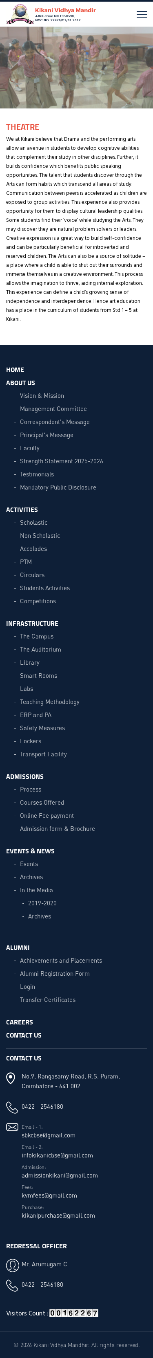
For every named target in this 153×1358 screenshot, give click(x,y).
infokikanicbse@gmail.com (57, 1155)
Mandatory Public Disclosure (58, 487)
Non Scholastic (40, 535)
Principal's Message (46, 434)
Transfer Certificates (47, 999)
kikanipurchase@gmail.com (58, 1215)
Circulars (32, 574)
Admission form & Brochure (57, 828)
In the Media (36, 889)
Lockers (30, 740)
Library (30, 662)
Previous (12, 71)
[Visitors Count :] (73, 1316)
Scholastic (33, 522)
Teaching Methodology (50, 701)
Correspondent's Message (55, 421)
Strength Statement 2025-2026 (61, 461)
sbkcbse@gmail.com (48, 1135)
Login (27, 986)
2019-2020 (42, 903)
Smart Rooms (38, 675)
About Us (20, 382)
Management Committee (53, 408)
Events (29, 863)
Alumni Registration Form (55, 973)
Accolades (33, 548)
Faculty (30, 447)
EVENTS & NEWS (30, 850)
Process (30, 789)
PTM (26, 561)
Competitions (38, 601)
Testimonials (37, 474)
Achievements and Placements (61, 960)
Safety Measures (42, 727)
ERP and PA (35, 714)
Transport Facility (43, 754)
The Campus (36, 636)
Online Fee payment (47, 815)
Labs (26, 688)
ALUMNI (18, 947)
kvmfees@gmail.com (49, 1195)
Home (15, 369)
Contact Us (24, 1035)
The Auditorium (40, 649)
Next (140, 71)
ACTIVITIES (22, 509)
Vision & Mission (42, 395)
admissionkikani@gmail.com (60, 1175)
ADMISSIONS (25, 776)
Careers (19, 1021)
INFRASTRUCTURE (32, 623)
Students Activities (45, 587)
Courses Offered (42, 802)
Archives (31, 876)
